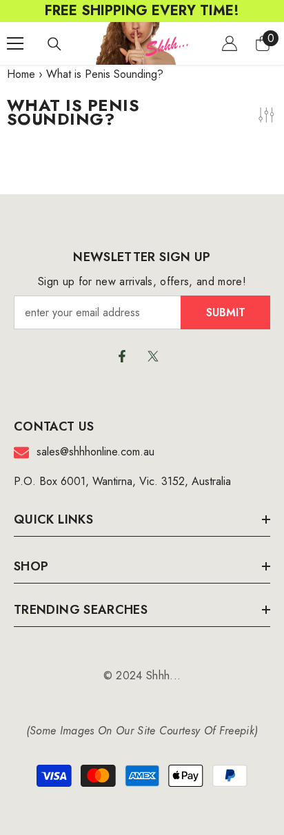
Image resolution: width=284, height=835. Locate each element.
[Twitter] (153, 356)
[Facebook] (122, 356)
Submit (225, 312)
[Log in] (229, 43)
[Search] (54, 44)
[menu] (15, 43)
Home (21, 74)
